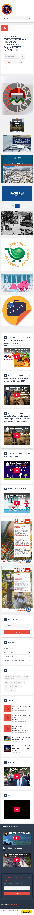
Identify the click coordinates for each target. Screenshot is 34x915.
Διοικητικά (8, 686)
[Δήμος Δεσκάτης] (6, 9)
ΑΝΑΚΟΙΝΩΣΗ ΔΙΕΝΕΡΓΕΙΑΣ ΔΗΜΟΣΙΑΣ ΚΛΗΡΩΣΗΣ (20, 728)
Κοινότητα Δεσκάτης (10, 652)
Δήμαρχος (21, 682)
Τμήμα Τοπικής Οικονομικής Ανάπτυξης (15, 661)
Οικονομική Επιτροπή (10, 656)
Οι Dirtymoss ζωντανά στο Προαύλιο (21, 748)
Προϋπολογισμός (10, 690)
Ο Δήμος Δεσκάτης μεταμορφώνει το (21, 738)
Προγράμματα (17, 686)
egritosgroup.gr (12, 904)
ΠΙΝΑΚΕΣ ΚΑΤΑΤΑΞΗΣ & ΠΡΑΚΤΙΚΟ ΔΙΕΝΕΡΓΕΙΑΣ (21, 717)
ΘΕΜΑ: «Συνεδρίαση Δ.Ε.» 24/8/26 (21, 707)
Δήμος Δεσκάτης (9, 648)
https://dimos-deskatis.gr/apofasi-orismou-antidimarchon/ (16, 678)
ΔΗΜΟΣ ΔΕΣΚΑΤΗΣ (10, 682)
